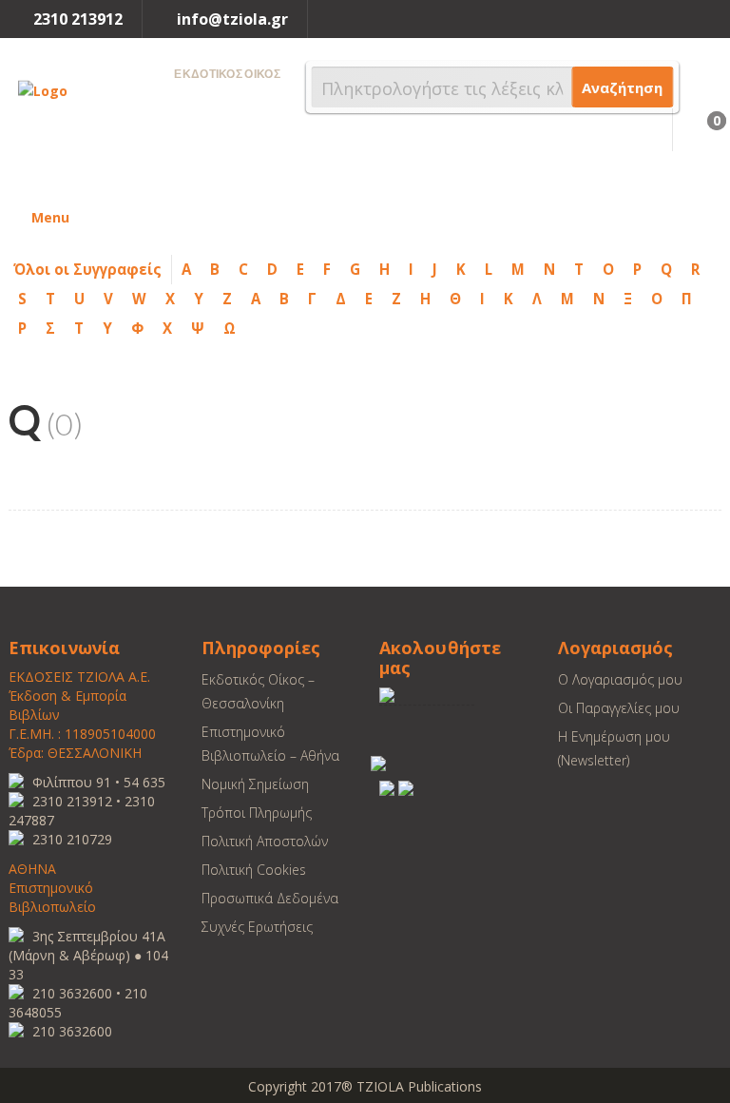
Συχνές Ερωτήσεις (257, 927)
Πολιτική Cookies (254, 870)
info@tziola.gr (232, 19)
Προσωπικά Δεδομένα (270, 898)
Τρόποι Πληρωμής (257, 812)
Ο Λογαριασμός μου (620, 679)
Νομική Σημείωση (255, 784)
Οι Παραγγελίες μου (619, 708)
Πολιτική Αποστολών (265, 841)
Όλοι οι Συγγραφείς (87, 269)
